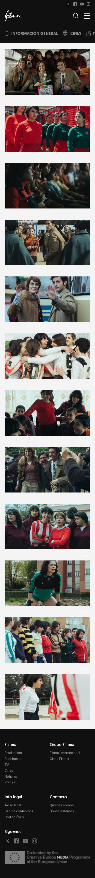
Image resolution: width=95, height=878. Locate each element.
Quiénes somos (62, 805)
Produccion (13, 753)
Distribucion (13, 759)
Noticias (11, 776)
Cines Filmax (59, 759)
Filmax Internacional (65, 753)
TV (7, 765)
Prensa (10, 782)
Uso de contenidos (19, 811)
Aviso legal (13, 805)
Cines (9, 770)
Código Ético (14, 817)
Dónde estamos (62, 811)
